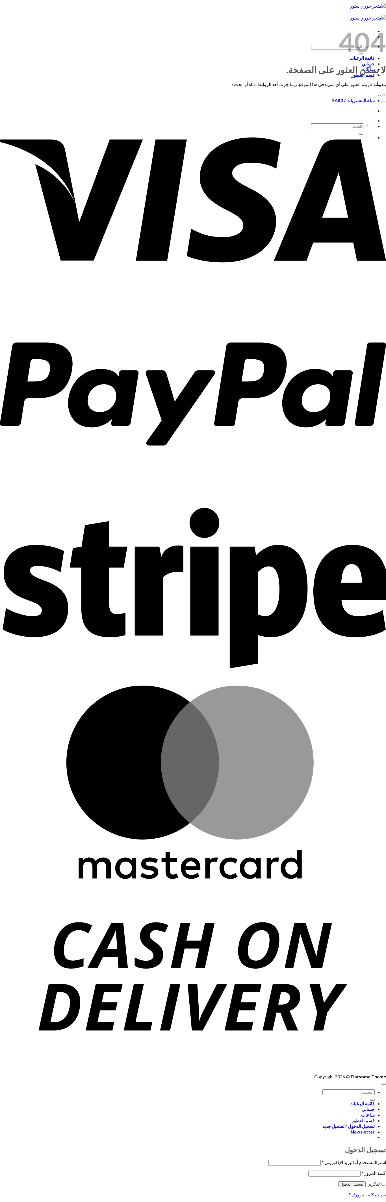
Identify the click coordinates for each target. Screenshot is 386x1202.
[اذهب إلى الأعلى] (383, 1084)
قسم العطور (363, 1120)
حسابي (368, 63)
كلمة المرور (373, 1173)
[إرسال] (383, 102)
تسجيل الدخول (352, 1184)
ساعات (368, 1114)
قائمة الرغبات (362, 1103)
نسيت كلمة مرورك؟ (367, 1194)
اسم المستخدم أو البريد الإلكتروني (354, 1162)
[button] (363, 1131)
